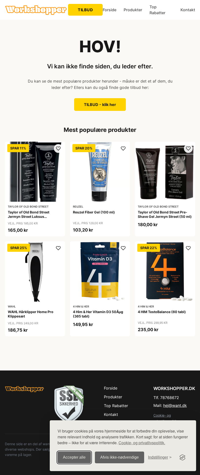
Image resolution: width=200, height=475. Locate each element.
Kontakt (187, 9)
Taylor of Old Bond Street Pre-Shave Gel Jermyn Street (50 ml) (165, 214)
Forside (109, 9)
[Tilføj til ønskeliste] (58, 148)
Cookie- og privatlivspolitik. (142, 442)
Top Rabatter (157, 9)
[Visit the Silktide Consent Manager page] (182, 457)
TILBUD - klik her (100, 104)
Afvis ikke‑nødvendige (119, 457)
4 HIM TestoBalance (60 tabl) (162, 312)
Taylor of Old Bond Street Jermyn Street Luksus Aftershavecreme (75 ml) (28, 216)
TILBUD (85, 9)
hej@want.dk (175, 405)
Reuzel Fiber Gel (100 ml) (94, 212)
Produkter (133, 9)
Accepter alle (74, 457)
